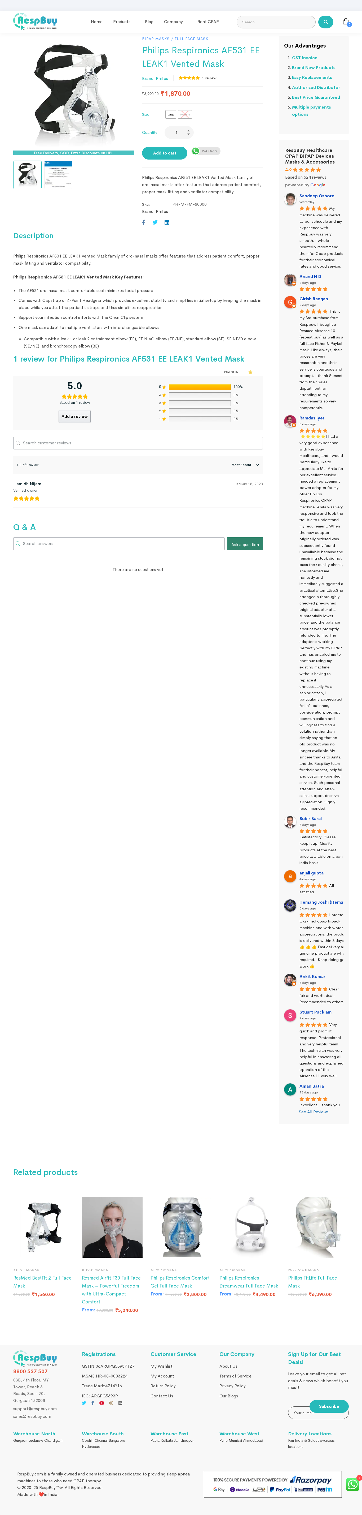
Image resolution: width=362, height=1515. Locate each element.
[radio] (171, 114)
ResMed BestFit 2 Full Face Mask (42, 1282)
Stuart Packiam (315, 1012)
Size (145, 114)
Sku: (146, 204)
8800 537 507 (30, 1371)
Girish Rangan (313, 299)
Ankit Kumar (312, 976)
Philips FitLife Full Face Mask (312, 1282)
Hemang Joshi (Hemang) (324, 902)
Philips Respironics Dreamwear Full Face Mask (248, 1282)
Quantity (149, 132)
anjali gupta (311, 873)
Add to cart (164, 153)
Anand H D (310, 276)
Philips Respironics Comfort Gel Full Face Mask (180, 1282)
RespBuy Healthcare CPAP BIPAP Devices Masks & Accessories (310, 156)
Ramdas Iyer (312, 418)
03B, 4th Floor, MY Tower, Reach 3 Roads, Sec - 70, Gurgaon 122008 (31, 1390)
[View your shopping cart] (345, 22)
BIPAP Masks (156, 38)
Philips (162, 78)
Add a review (74, 416)
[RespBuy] (35, 1359)
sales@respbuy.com (32, 1416)
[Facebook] (143, 222)
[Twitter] (155, 222)
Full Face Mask (191, 38)
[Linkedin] (167, 222)
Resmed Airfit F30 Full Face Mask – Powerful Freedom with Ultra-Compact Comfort (111, 1290)
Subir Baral (310, 818)
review (209, 78)
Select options (22, 1254)
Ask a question (245, 544)
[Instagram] (111, 1402)
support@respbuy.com (35, 1408)
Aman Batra (311, 1086)
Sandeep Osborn (316, 196)
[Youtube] (101, 1402)
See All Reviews (314, 1112)
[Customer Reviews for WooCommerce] (250, 372)
